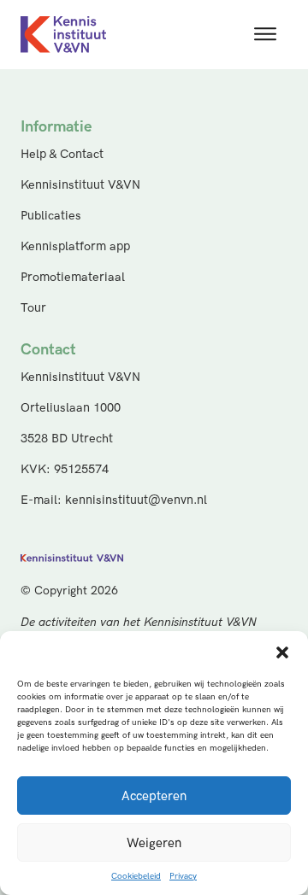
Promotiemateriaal (73, 277)
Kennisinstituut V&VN (80, 185)
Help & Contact (62, 154)
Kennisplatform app (75, 246)
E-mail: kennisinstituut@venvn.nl (114, 500)
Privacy (183, 876)
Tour (33, 308)
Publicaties (51, 215)
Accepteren (154, 796)
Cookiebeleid (136, 876)
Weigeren (154, 843)
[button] (282, 652)
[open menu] (265, 34)
